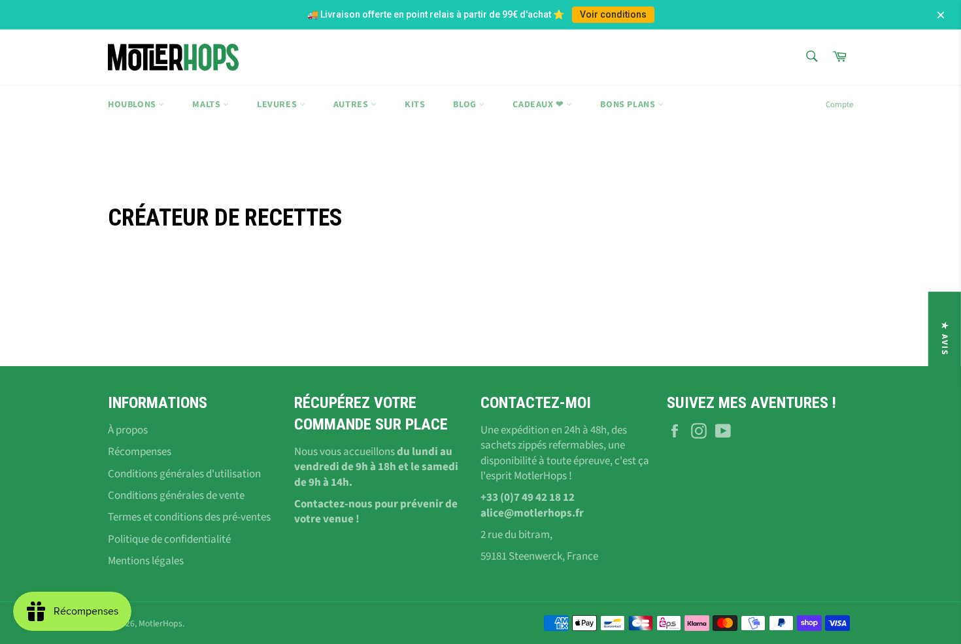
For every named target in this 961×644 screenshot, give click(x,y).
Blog (466, 104)
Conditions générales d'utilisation (184, 474)
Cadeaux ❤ (539, 104)
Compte (839, 104)
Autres (352, 104)
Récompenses (139, 452)
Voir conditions (613, 14)
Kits (415, 104)
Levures (278, 104)
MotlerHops (160, 623)
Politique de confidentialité (169, 539)
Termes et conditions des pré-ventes (189, 517)
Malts (207, 104)
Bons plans (629, 104)
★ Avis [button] (945, 339)
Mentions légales (146, 561)
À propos (128, 430)
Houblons (133, 104)
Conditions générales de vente (176, 495)
